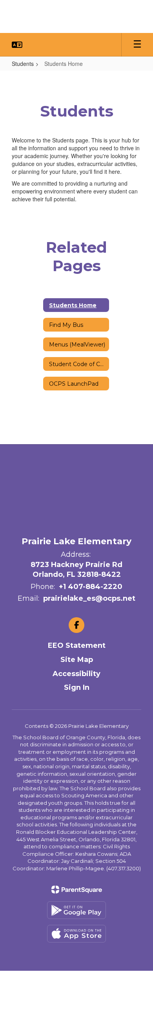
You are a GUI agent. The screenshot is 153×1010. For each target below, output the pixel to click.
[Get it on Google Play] (76, 910)
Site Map (76, 659)
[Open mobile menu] (137, 45)
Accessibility (76, 673)
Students (23, 63)
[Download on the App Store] (76, 934)
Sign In (76, 687)
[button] (17, 45)
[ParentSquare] (76, 889)
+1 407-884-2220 (90, 586)
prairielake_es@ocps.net (89, 598)
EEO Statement (77, 645)
